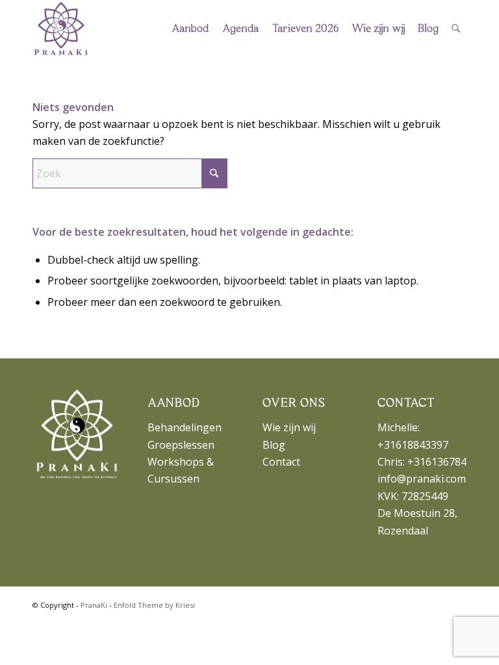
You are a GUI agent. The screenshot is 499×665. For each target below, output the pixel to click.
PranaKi (94, 605)
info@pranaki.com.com (432, 478)
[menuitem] (190, 29)
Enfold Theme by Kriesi (154, 605)
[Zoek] (456, 29)
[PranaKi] (61, 29)
